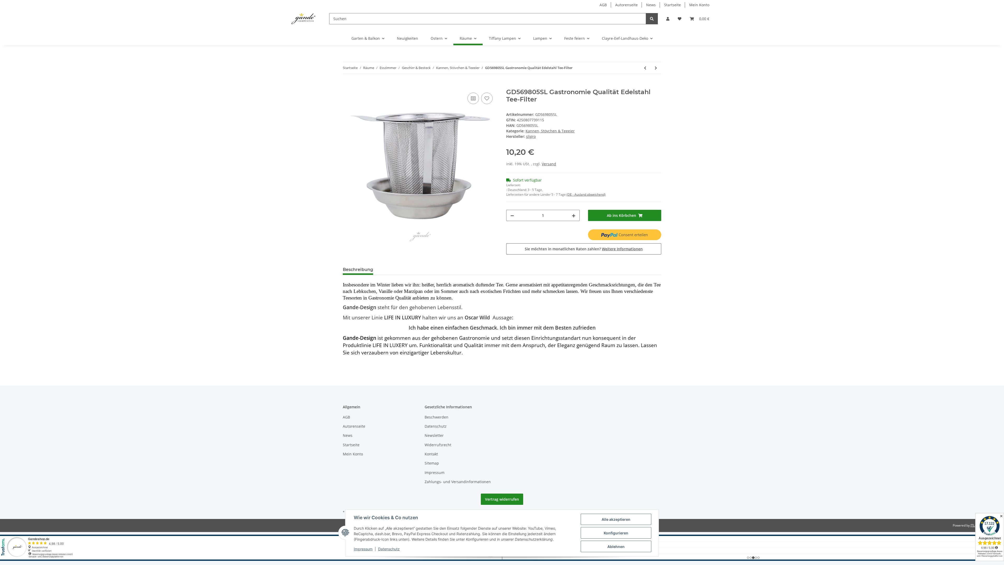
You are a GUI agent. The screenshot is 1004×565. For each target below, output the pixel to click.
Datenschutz (436, 426)
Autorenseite (626, 4)
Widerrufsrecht (438, 444)
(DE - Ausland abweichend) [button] (586, 194)
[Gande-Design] (303, 18)
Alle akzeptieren (616, 519)
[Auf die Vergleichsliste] (473, 98)
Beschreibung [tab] (358, 269)
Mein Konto (699, 4)
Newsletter (434, 435)
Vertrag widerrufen (502, 499)
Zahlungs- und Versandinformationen (458, 481)
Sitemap (432, 463)
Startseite (672, 4)
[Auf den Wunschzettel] (487, 98)
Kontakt (431, 453)
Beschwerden (436, 417)
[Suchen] (652, 18)
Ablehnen (616, 546)
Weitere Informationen (622, 248)
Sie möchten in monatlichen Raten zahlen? (584, 248)
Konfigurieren (616, 533)
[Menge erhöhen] (573, 215)
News (651, 4)
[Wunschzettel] (680, 19)
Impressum (434, 472)
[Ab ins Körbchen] (347, 85)
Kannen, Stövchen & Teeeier (550, 130)
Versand (549, 163)
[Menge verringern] (512, 215)
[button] (668, 19)
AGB (603, 4)
